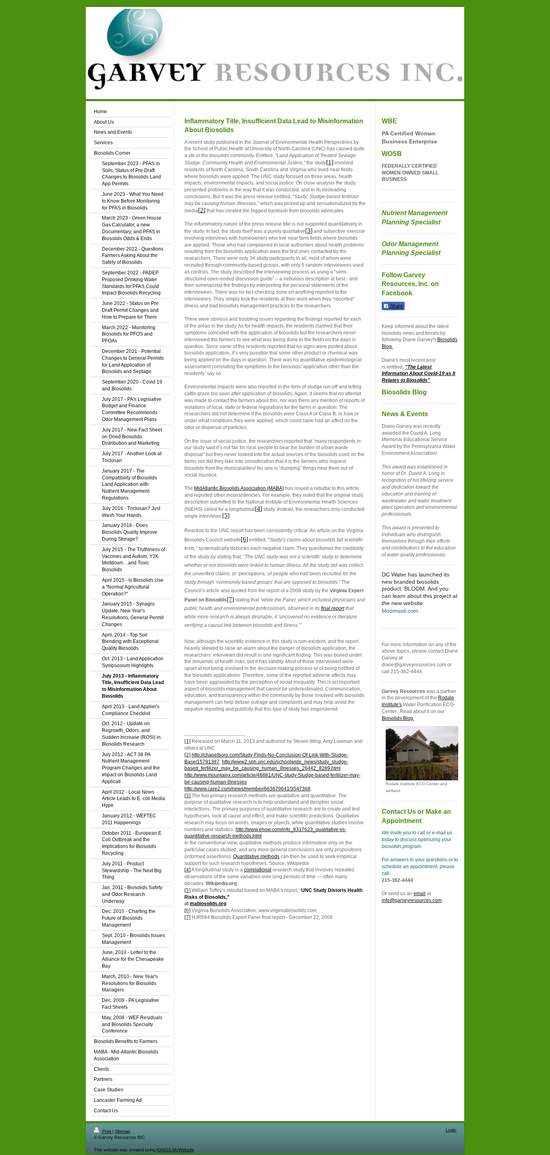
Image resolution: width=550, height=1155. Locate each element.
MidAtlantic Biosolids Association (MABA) (239, 488)
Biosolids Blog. (398, 718)
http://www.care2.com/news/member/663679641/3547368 (247, 789)
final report (332, 608)
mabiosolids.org (208, 903)
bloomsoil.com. (401, 611)
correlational (257, 870)
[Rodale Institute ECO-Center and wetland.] (422, 753)
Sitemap (122, 1131)
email (420, 893)
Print (106, 1131)
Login (451, 1130)
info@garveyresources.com (412, 900)
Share (396, 306)
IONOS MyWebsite (175, 1149)
